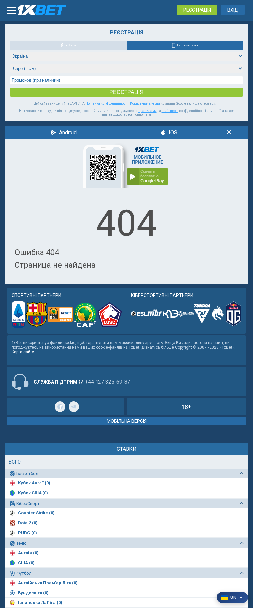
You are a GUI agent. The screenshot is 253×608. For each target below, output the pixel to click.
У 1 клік (70, 45)
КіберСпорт (28, 503)
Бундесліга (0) (33, 592)
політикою (170, 111)
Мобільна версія (127, 421)
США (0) (26, 562)
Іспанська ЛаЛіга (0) (40, 602)
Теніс (21, 543)
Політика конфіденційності (107, 103)
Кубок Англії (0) (34, 482)
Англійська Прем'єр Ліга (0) (48, 582)
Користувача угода (145, 103)
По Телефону (187, 45)
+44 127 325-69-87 (107, 382)
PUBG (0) (27, 532)
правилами (147, 111)
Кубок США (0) (33, 492)
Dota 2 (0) (28, 522)
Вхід (232, 10)
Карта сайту (23, 352)
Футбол (24, 573)
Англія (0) (28, 552)
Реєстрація (197, 10)
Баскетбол (27, 473)
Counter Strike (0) (36, 512)
